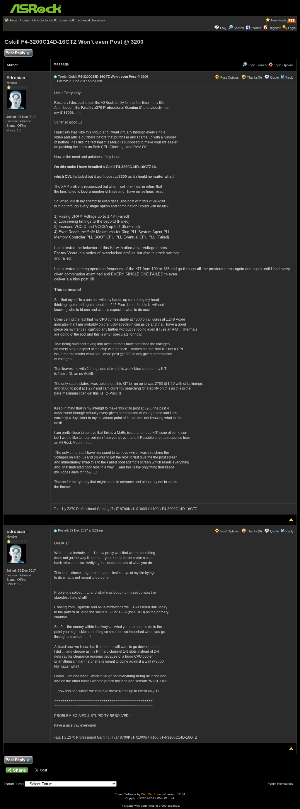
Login (292, 28)
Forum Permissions (281, 783)
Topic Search (257, 65)
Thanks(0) (254, 77)
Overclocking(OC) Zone (49, 20)
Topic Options (283, 65)
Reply (289, 77)
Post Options (229, 77)
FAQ (223, 28)
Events (256, 28)
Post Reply (15, 53)
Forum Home (19, 20)
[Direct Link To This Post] (55, 76)
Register (275, 28)
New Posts (279, 20)
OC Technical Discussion (88, 20)
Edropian (16, 77)
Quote (274, 77)
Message (61, 64)
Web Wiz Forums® (153, 794)
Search (239, 28)
